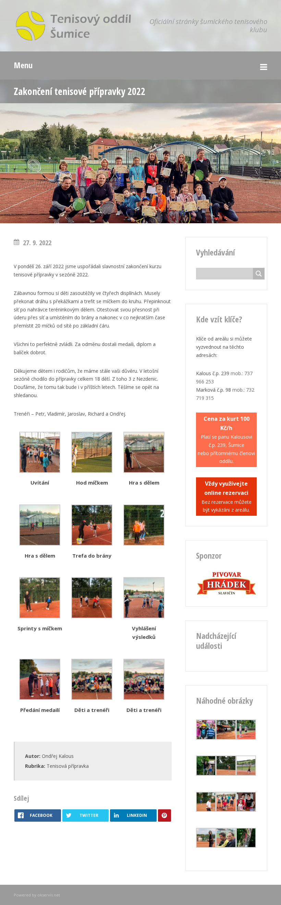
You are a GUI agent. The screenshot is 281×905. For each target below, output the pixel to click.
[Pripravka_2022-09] (91, 543)
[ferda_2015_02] (246, 810)
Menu (23, 65)
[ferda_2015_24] (246, 846)
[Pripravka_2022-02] (39, 471)
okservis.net (48, 894)
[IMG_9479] (226, 774)
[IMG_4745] (226, 846)
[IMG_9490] (206, 810)
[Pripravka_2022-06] (39, 616)
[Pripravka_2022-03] (91, 698)
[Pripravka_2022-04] (143, 543)
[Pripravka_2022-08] (91, 616)
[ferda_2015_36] (206, 738)
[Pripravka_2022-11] (143, 698)
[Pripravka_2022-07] (39, 543)
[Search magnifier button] (259, 273)
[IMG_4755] (226, 738)
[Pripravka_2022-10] (39, 698)
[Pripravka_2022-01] (91, 471)
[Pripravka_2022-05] (143, 471)
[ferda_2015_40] (206, 774)
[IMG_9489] (246, 774)
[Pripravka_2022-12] (143, 616)
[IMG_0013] (246, 738)
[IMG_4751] (206, 846)
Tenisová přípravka (68, 766)
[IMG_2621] (226, 810)
